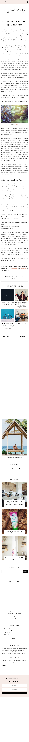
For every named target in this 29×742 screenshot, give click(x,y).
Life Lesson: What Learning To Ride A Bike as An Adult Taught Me (8, 326)
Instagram (14, 268)
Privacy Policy (4, 734)
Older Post (23, 336)
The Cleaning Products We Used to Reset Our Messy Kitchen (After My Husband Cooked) (14, 504)
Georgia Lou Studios (17, 736)
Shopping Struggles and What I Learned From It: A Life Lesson (21, 305)
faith (13, 19)
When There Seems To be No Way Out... (8, 304)
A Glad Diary (22, 734)
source (16, 125)
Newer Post (6, 336)
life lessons (19, 19)
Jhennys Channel (8, 631)
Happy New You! (21, 323)
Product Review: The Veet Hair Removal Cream (14, 532)
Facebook (23, 268)
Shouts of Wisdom (8, 629)
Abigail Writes (7, 635)
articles (8, 19)
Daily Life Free (7, 633)
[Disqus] (14, 358)
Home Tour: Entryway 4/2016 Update (14, 558)
